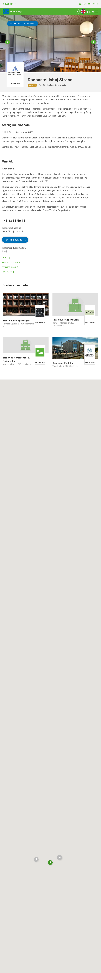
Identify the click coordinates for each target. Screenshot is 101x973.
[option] (50, 47)
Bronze (32, 85)
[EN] (83, 11)
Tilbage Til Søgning (24, 24)
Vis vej (4, 258)
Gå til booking (14, 240)
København (8, 168)
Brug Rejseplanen (10, 262)
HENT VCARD (7, 272)
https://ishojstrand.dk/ (13, 231)
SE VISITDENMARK (9, 267)
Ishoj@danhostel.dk (12, 227)
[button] (36, 860)
